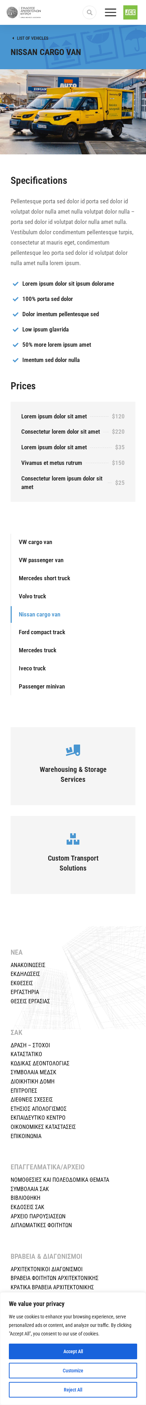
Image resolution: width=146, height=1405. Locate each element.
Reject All (73, 1390)
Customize (73, 1370)
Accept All (73, 1351)
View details (73, 775)
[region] (73, 1348)
